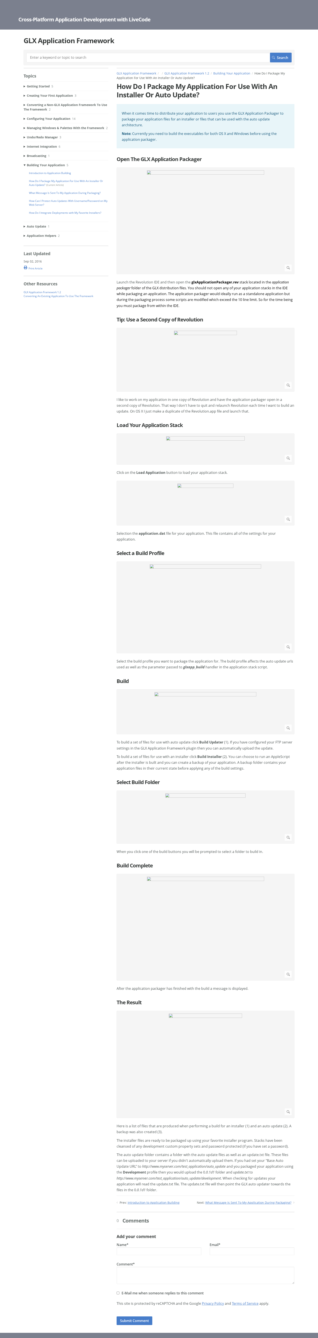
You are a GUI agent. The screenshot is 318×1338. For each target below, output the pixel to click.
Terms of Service (245, 1303)
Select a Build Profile (140, 553)
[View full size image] (205, 220)
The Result (129, 1002)
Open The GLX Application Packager (159, 159)
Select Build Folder (138, 782)
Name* (122, 1244)
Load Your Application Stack (150, 425)
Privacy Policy (213, 1303)
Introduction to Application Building (154, 1202)
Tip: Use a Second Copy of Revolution (160, 319)
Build (123, 681)
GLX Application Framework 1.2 (186, 73)
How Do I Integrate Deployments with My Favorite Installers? (65, 213)
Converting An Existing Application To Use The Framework (58, 296)
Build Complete (135, 865)
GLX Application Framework (136, 73)
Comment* (126, 1264)
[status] (205, 126)
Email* (215, 1244)
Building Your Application (231, 73)
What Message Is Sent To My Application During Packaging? (248, 1202)
